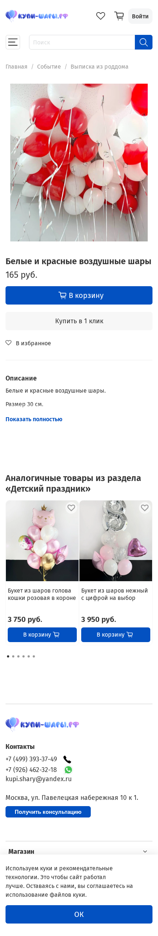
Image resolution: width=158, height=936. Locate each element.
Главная (17, 66)
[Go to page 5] (29, 656)
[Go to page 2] (13, 656)
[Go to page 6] (34, 656)
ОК (79, 914)
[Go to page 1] (8, 656)
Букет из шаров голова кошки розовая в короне (42, 594)
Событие (49, 66)
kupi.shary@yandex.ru (39, 779)
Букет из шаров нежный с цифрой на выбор (114, 594)
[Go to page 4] (23, 656)
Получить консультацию (48, 812)
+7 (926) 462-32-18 (31, 770)
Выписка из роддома (100, 66)
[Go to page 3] (18, 656)
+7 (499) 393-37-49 (31, 759)
